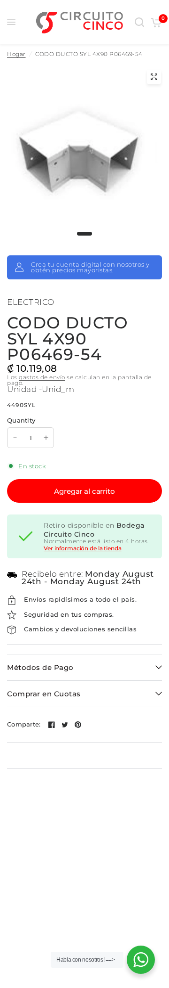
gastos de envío (42, 377)
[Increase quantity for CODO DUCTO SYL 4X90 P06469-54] (46, 438)
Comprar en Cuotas (44, 693)
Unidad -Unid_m (40, 389)
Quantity (21, 420)
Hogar (16, 54)
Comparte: (23, 724)
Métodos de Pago (40, 667)
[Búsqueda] (139, 22)
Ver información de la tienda (83, 548)
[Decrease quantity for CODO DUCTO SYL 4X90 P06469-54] (15, 438)
